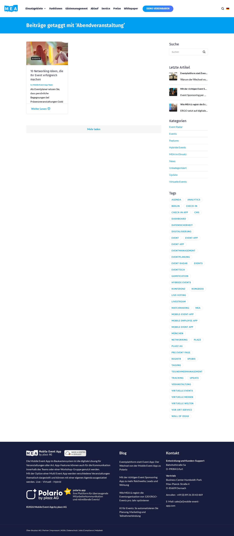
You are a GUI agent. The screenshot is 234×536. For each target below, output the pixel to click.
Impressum (55, 530)
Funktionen (55, 8)
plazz (197, 339)
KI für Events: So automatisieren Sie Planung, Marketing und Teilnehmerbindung (138, 512)
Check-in (191, 206)
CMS (196, 212)
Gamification (180, 276)
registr (176, 359)
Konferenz (178, 289)
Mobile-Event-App (183, 314)
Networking (180, 339)
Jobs (81, 530)
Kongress (198, 289)
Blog (122, 453)
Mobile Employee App (185, 320)
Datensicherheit (182, 225)
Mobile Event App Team (43, 85)
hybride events (181, 282)
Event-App (191, 238)
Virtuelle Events (178, 181)
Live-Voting (179, 295)
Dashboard (179, 218)
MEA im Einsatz (177, 154)
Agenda (176, 199)
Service (106, 8)
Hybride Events (177, 147)
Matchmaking (180, 308)
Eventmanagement (183, 250)
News (172, 161)
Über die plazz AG (34, 530)
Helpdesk (99, 530)
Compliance (89, 530)
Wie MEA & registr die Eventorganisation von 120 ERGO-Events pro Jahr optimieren (194, 104)
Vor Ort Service (182, 409)
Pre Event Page (181, 352)
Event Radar (176, 126)
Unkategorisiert (178, 167)
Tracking (178, 378)
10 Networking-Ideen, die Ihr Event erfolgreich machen (46, 75)
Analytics (194, 199)
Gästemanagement (76, 8)
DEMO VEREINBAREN (158, 8)
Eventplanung (181, 257)
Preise (117, 8)
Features (174, 140)
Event (175, 238)
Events (173, 133)
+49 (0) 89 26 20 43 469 (190, 494)
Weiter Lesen (39, 108)
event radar (180, 263)
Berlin (176, 206)
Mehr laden (93, 129)
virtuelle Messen (182, 397)
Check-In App (180, 212)
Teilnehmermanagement (187, 371)
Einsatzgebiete (34, 8)
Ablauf (94, 8)
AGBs (63, 530)
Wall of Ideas (180, 416)
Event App (178, 244)
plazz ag (177, 346)
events (198, 263)
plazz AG (62, 506)
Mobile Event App (182, 327)
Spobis (191, 359)
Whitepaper (131, 8)
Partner (46, 530)
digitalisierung (181, 231)
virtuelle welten (183, 403)
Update (173, 174)
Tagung (176, 365)
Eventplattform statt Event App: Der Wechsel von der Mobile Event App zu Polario (194, 73)
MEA (197, 308)
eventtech (178, 269)
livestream (179, 301)
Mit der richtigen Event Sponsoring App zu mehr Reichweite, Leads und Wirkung (194, 88)
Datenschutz (72, 530)
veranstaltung (181, 384)
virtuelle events (182, 390)
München (177, 333)
